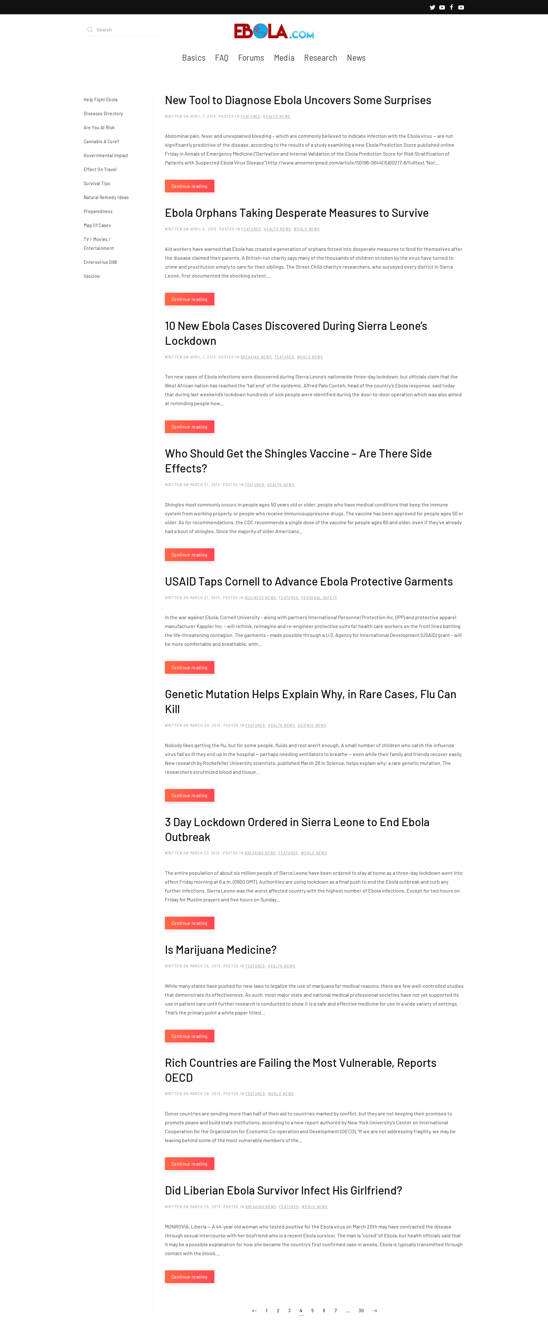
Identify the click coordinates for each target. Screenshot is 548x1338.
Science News (312, 725)
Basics (194, 57)
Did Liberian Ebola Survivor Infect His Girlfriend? (283, 1190)
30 (361, 1310)
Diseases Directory (103, 113)
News (356, 57)
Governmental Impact (106, 155)
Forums (251, 57)
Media (284, 57)
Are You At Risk (99, 127)
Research (320, 57)
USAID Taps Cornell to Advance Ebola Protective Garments (309, 581)
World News (307, 229)
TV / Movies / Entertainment (99, 243)
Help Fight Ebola (101, 99)
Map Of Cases (97, 225)
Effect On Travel (100, 169)
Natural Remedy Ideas (106, 197)
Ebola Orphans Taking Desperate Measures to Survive (297, 212)
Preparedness (98, 211)
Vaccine (92, 276)
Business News (260, 597)
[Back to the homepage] (274, 29)
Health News (276, 116)
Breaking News (256, 357)
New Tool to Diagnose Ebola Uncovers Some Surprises (298, 99)
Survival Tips (97, 183)
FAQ (221, 57)
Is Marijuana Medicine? (221, 949)
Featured (251, 116)
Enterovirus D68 (100, 262)
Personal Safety (319, 597)
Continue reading (190, 186)
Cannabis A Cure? (102, 141)
